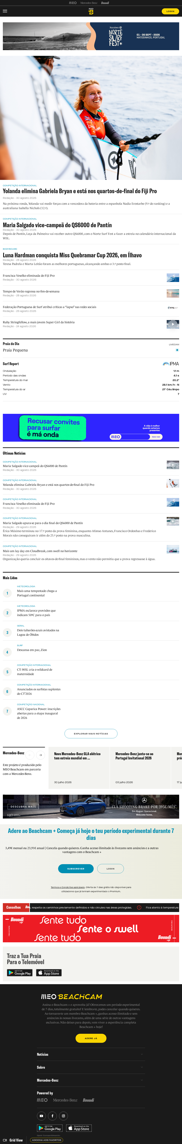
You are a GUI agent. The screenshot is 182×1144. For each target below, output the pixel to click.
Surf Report (11, 364)
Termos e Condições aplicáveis (68, 887)
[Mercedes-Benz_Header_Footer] (89, 3)
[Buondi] (105, 3)
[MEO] (73, 3)
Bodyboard (10, 249)
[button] (29, 755)
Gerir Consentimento (48, 1135)
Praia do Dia (11, 344)
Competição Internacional (20, 185)
